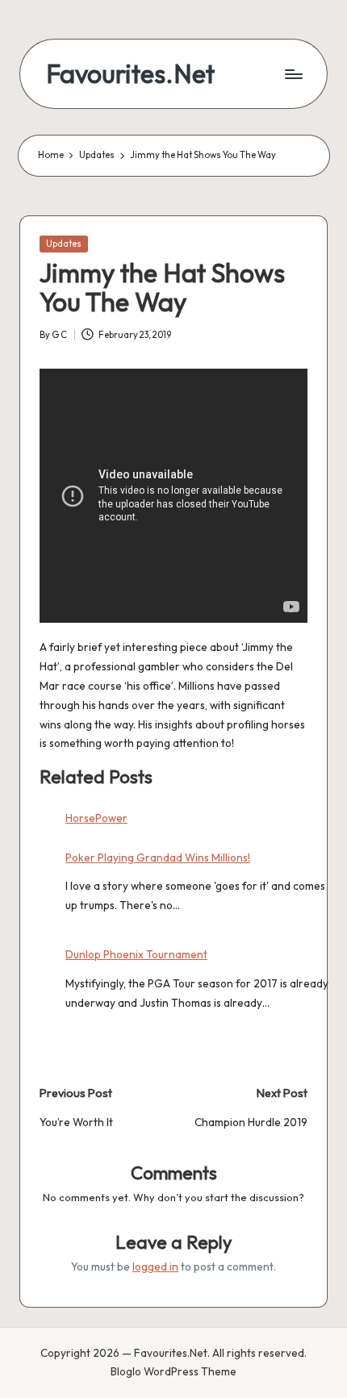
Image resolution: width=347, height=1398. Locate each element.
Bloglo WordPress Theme (173, 1371)
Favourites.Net (130, 74)
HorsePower (96, 818)
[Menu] (293, 73)
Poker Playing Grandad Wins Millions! (157, 857)
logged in (155, 1266)
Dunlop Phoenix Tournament (136, 954)
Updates (64, 243)
